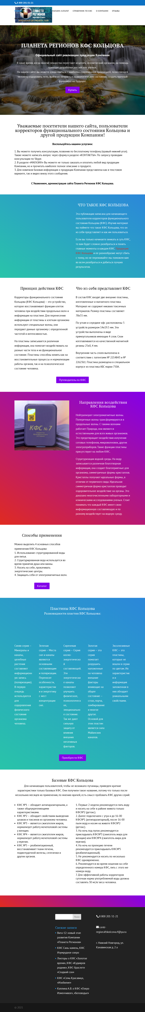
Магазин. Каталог (60, 11)
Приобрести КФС (72, 758)
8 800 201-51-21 (25, 2)
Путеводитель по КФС (72, 380)
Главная (18, 11)
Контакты (43, 11)
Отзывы (116, 11)
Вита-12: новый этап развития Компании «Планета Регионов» (69, 937)
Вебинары (19, 19)
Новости (30, 11)
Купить (72, 90)
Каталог (42, 586)
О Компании (102, 11)
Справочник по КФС (82, 11)
